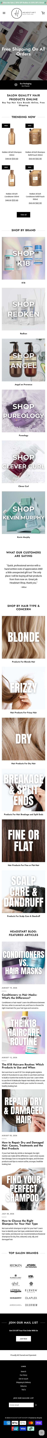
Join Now (23, 1339)
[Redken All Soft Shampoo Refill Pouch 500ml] (35, 136)
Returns (23, 1386)
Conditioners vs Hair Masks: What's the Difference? (19, 996)
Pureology (23, 435)
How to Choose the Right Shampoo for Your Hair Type (20, 1222)
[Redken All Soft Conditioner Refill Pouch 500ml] (35, 177)
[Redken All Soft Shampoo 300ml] (12, 136)
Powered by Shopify (35, 1418)
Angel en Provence (23, 384)
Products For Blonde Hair (23, 661)
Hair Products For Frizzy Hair (23, 712)
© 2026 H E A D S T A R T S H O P (16, 1418)
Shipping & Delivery (23, 1382)
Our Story (23, 1375)
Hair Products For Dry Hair (23, 763)
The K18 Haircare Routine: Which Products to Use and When (23, 1065)
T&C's (23, 1390)
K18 (23, 282)
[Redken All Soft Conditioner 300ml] (12, 177)
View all (23, 215)
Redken (23, 333)
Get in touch (23, 1379)
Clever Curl (23, 486)
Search (23, 1371)
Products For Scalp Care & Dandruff (23, 916)
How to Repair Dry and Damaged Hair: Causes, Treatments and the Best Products (22, 1145)
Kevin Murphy (23, 537)
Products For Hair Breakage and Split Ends (23, 814)
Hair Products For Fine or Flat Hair (23, 865)
